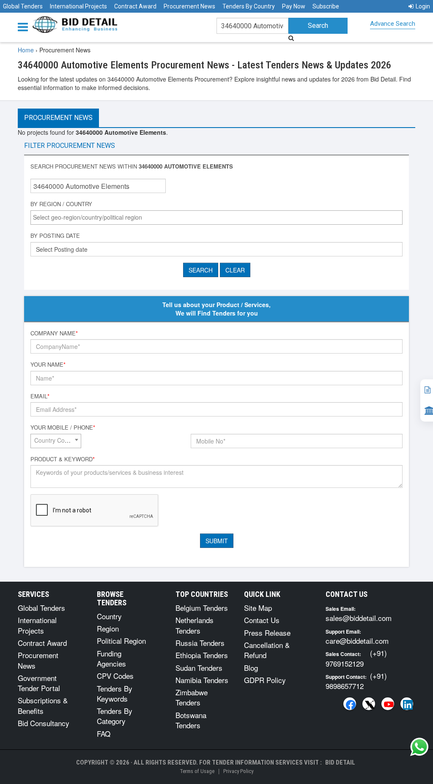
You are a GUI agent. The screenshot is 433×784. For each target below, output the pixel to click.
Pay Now (293, 6)
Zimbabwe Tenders (191, 697)
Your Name (48, 364)
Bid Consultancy (43, 723)
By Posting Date (55, 236)
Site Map (258, 607)
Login (423, 6)
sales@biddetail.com (359, 617)
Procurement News (189, 6)
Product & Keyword (62, 459)
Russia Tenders (200, 642)
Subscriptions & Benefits (43, 705)
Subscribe (325, 6)
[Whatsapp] (419, 746)
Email (39, 396)
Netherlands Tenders (194, 625)
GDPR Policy (265, 680)
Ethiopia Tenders (201, 655)
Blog (251, 667)
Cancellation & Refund (267, 650)
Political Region (121, 640)
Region (108, 628)
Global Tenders (23, 6)
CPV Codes (115, 675)
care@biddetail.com (357, 640)
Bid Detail (340, 762)
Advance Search (392, 23)
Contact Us (262, 620)
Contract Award (135, 6)
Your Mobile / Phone (62, 427)
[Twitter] (368, 703)
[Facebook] (349, 703)
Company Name (54, 333)
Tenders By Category (114, 715)
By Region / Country (61, 204)
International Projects (78, 6)
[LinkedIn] (406, 703)
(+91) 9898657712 (356, 680)
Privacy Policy (238, 771)
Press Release (267, 632)
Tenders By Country (248, 6)
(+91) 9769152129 (356, 658)
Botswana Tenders (190, 720)
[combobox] (216, 217)
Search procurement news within (131, 166)
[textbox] (218, 217)
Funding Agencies (111, 658)
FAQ (103, 733)
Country (109, 616)
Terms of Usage (197, 771)
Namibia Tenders (201, 680)
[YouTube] (387, 703)
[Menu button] (25, 26)
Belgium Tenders (201, 607)
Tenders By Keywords (114, 693)
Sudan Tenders (198, 667)
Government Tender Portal (39, 682)
